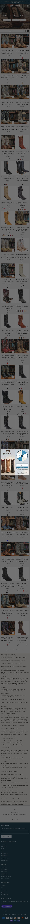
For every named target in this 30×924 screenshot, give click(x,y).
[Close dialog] (28, 450)
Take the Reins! (22, 467)
